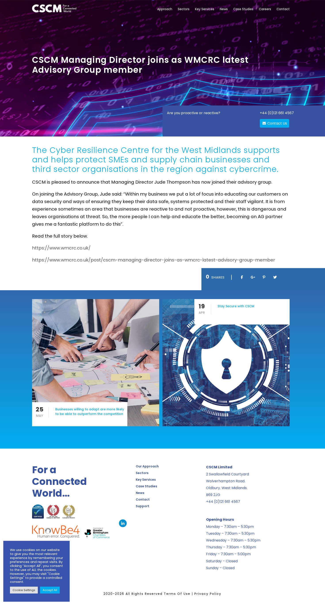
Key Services (204, 9)
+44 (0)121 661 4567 (277, 112)
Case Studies (243, 9)
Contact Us (276, 123)
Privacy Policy (207, 594)
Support (142, 506)
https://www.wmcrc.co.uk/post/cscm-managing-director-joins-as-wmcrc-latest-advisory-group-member (153, 260)
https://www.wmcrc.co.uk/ (61, 248)
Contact (283, 9)
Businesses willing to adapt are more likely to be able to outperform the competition (89, 411)
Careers (265, 9)
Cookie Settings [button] (24, 590)
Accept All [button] (50, 590)
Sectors (183, 9)
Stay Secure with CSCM (236, 306)
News (224, 9)
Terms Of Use (177, 594)
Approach (164, 9)
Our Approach (147, 466)
